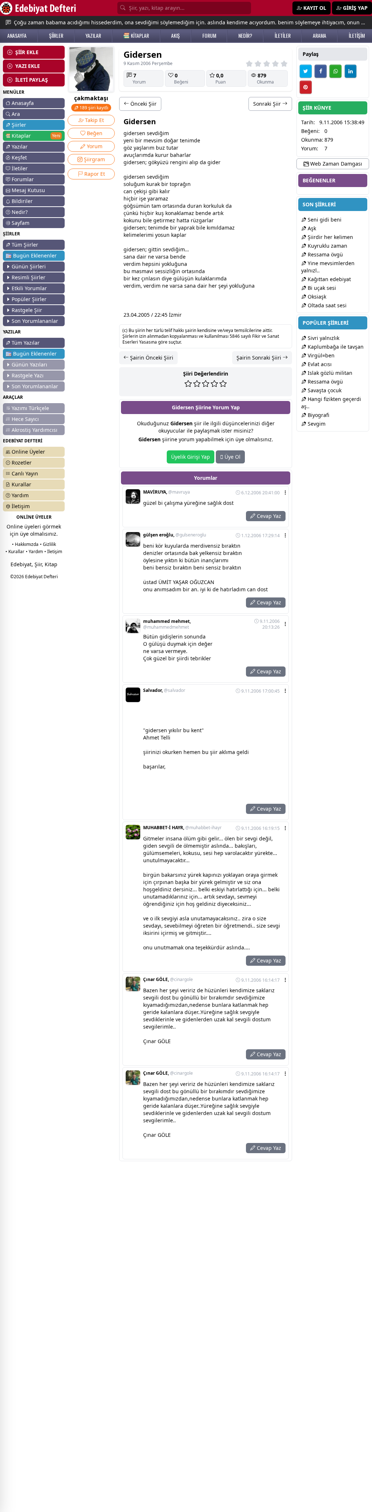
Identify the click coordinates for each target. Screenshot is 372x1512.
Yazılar (20, 146)
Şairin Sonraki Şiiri (259, 357)
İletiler (20, 168)
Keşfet (19, 157)
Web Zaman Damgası (335, 163)
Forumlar (23, 179)
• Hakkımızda (25, 544)
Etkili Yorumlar (29, 288)
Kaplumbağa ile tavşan (335, 346)
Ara (16, 113)
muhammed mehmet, (167, 624)
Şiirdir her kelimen (329, 237)
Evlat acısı (319, 364)
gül (177, 278)
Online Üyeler (28, 451)
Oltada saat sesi (326, 305)
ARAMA (319, 35)
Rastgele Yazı (28, 375)
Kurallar (21, 484)
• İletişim (53, 551)
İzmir (175, 314)
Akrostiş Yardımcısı (34, 429)
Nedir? (20, 211)
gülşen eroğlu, (174, 535)
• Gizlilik (48, 544)
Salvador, (164, 690)
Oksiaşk (316, 296)
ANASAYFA (17, 35)
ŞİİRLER (56, 35)
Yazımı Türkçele (30, 408)
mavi (147, 271)
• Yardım (34, 551)
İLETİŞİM (357, 35)
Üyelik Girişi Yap (190, 456)
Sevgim (316, 423)
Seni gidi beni (323, 219)
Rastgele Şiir (27, 310)
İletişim (21, 506)
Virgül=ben (320, 355)
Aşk (311, 228)
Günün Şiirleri (29, 266)
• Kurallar (14, 551)
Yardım (20, 495)
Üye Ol (231, 456)
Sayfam (20, 222)
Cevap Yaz (268, 515)
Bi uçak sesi (321, 287)
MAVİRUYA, (166, 492)
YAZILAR (93, 35)
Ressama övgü (324, 254)
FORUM (209, 35)
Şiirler (19, 124)
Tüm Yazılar (26, 342)
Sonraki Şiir (267, 103)
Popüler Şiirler (29, 299)
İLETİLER (283, 35)
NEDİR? (245, 35)
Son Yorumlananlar (35, 320)
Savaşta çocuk (323, 390)
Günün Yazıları (29, 364)
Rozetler (22, 462)
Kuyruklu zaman (326, 245)
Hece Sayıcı (25, 419)
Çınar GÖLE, (168, 979)
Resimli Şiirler (28, 277)
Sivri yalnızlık (322, 338)
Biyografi (317, 415)
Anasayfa (23, 103)
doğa (170, 140)
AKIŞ (175, 35)
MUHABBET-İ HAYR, (182, 828)
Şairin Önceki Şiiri (151, 357)
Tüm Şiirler (25, 244)
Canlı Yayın (25, 473)
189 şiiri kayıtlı (93, 108)
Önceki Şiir (143, 103)
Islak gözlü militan (329, 372)
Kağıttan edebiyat (328, 279)
